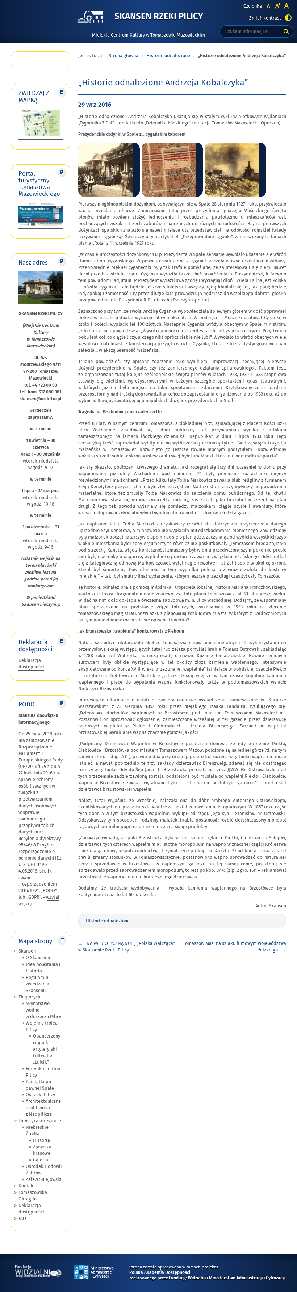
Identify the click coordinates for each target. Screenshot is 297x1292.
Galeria (40, 1160)
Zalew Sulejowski (44, 1179)
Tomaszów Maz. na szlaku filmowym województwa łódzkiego (234, 946)
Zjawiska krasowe (42, 1150)
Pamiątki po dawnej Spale (40, 1085)
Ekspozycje (30, 997)
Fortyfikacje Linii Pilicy (43, 1071)
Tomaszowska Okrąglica (32, 1195)
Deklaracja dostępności (31, 663)
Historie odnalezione (168, 55)
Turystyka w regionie (39, 1121)
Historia (41, 1140)
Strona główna (123, 55)
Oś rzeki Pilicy (40, 1095)
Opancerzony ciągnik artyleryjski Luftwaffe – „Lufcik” (46, 1049)
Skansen (27, 951)
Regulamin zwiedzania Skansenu (37, 984)
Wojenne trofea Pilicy (42, 1026)
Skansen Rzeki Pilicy (158, 16)
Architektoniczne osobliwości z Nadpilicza (43, 1108)
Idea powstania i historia (43, 967)
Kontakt (26, 1186)
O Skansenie (38, 957)
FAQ (22, 1218)
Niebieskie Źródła (37, 1130)
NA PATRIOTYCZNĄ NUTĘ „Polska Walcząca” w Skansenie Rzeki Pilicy (126, 946)
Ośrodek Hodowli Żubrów (44, 1169)
